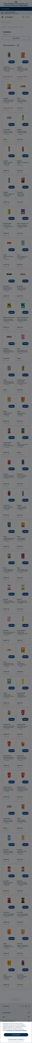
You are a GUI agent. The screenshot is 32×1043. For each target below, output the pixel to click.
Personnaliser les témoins (16, 1039)
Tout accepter (16, 1034)
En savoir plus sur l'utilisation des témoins (16, 1030)
